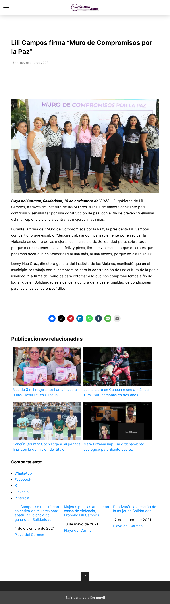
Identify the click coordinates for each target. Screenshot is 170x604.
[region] (85, 25)
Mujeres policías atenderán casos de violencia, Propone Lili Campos (86, 511)
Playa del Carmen (29, 534)
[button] (52, 318)
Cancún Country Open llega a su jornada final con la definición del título (47, 447)
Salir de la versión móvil (85, 597)
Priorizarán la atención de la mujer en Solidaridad (134, 509)
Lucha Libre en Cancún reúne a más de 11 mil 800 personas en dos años (116, 392)
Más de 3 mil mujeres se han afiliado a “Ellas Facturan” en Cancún (45, 392)
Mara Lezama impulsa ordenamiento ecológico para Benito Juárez (113, 447)
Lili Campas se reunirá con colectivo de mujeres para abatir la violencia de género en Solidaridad (37, 513)
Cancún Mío (85, 7)
